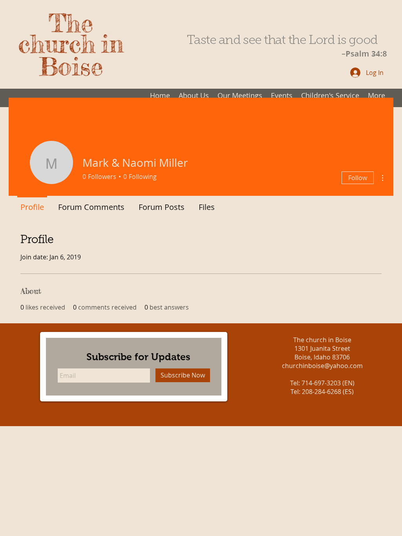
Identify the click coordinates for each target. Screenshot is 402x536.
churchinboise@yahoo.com (322, 365)
